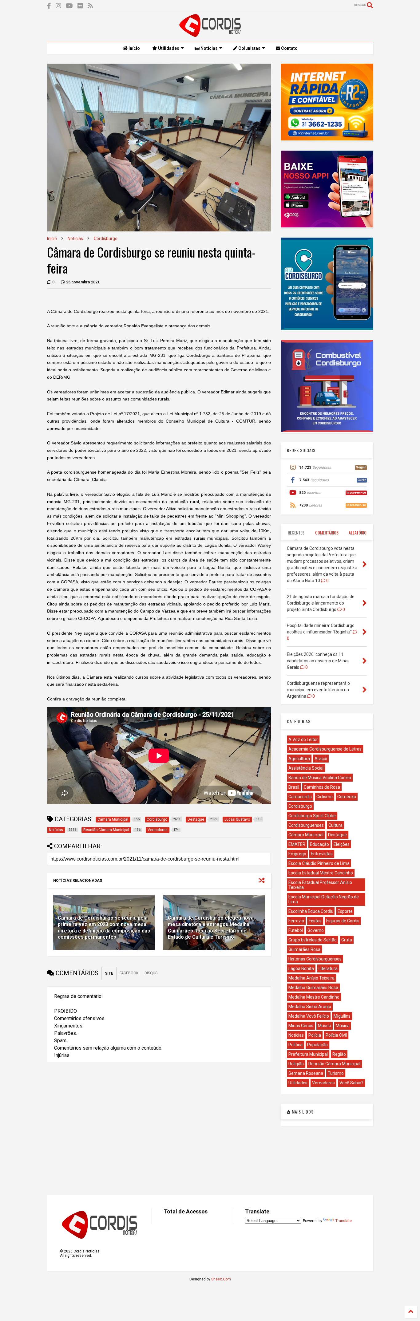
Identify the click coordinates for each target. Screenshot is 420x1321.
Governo (315, 930)
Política (295, 1044)
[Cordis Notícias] (210, 34)
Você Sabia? (351, 1082)
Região (339, 1054)
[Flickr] (80, 6)
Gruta (346, 939)
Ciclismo (324, 796)
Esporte (345, 911)
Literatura (328, 968)
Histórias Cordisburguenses (315, 958)
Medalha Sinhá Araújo (309, 1006)
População (317, 1044)
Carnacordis (300, 796)
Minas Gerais (300, 1025)
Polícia (314, 1035)
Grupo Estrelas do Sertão (312, 939)
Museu (324, 1025)
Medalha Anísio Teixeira (311, 978)
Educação (319, 844)
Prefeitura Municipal (308, 1054)
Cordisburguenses (306, 825)
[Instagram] (58, 6)
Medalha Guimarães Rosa (313, 987)
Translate (343, 1221)
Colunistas (248, 48)
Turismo (336, 1073)
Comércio (346, 796)
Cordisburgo (105, 238)
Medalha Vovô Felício (308, 1016)
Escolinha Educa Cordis (310, 911)
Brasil (293, 787)
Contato (289, 48)
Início (134, 48)
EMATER (296, 844)
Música (343, 1025)
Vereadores (323, 1082)
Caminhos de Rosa (322, 787)
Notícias (209, 48)
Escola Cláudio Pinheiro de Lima (319, 863)
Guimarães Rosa (304, 949)
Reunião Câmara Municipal (334, 1063)
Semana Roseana (305, 1073)
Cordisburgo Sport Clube (312, 815)
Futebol (295, 930)
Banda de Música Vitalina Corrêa (319, 777)
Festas (315, 920)
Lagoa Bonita (301, 968)
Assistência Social (305, 768)
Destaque (337, 834)
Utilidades (168, 48)
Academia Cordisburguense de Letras (325, 749)
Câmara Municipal (305, 834)
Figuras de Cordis (342, 920)
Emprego (297, 853)
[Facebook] (49, 6)
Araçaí (321, 758)
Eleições (342, 844)
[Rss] (90, 6)
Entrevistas (322, 853)
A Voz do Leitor (303, 739)
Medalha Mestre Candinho (313, 997)
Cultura (335, 825)
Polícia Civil (336, 1035)
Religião (296, 1063)
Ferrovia (296, 920)
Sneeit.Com (221, 1279)
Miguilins (342, 1016)
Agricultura (299, 758)
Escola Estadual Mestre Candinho (320, 872)
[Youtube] (69, 6)
